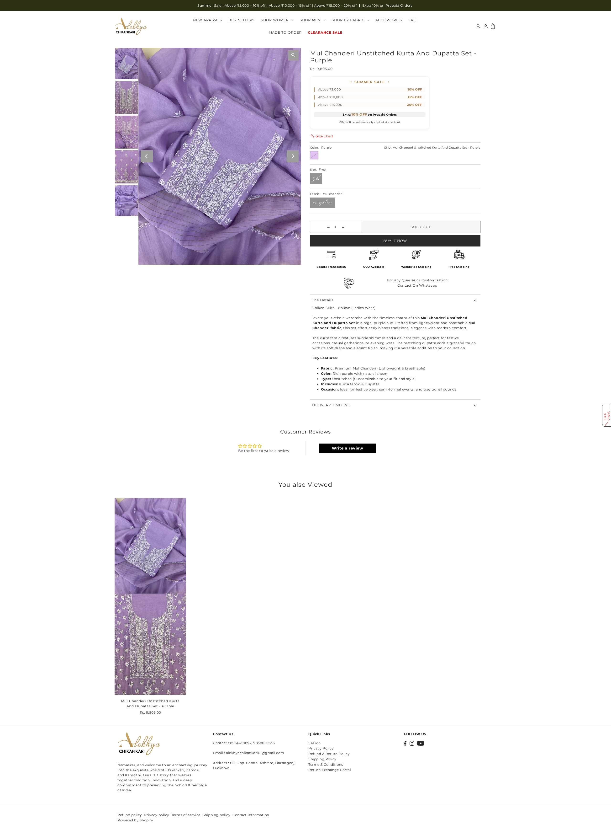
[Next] (293, 156)
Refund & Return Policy (329, 754)
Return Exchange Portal (329, 770)
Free (316, 178)
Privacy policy (156, 815)
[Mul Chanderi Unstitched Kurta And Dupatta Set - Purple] (150, 596)
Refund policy (129, 815)
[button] (321, 136)
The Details (322, 300)
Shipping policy (217, 815)
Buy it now (395, 241)
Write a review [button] (347, 448)
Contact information (250, 815)
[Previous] (147, 156)
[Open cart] (492, 26)
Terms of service (185, 815)
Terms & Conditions (325, 764)
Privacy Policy (321, 748)
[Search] (478, 26)
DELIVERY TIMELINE (331, 405)
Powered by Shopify (135, 820)
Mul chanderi (323, 203)
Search (314, 743)
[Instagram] (412, 743)
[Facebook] (405, 743)
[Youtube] (420, 743)
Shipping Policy (322, 759)
